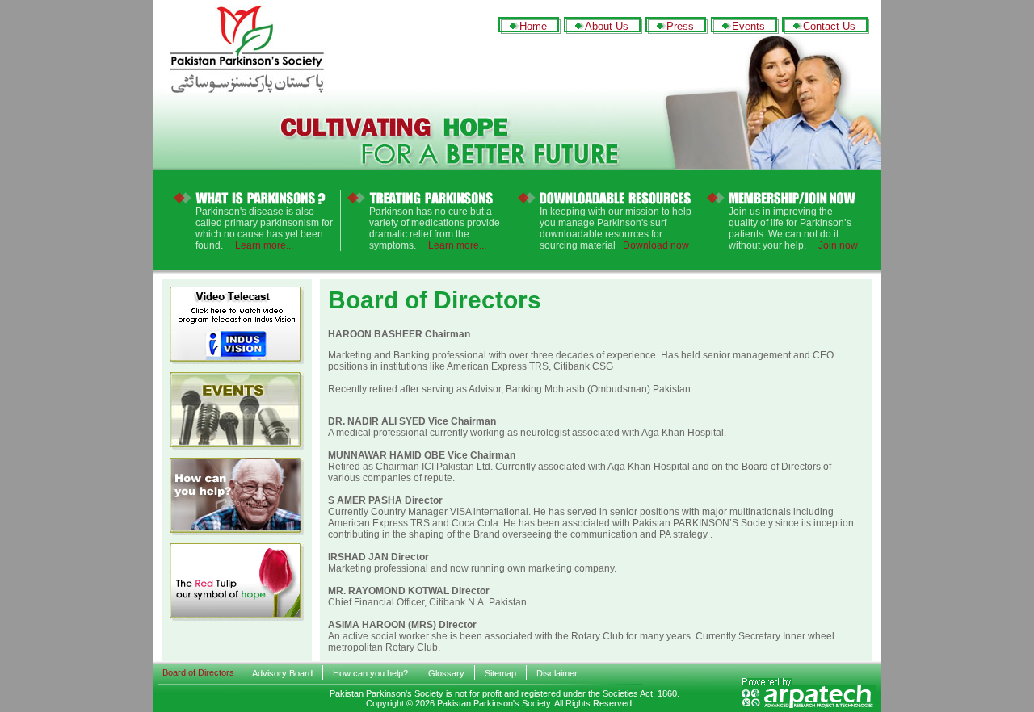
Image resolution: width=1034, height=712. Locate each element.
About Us (606, 26)
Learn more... (264, 245)
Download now (656, 245)
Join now (838, 245)
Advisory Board (282, 673)
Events (748, 26)
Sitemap (500, 673)
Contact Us (829, 26)
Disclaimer (557, 673)
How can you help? (370, 673)
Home (533, 26)
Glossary (446, 673)
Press (680, 26)
